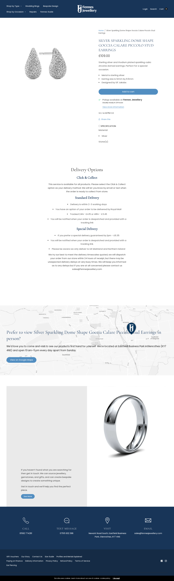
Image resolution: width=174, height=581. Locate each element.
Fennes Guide (46, 11)
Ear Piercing (11, 565)
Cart (161, 9)
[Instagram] (166, 561)
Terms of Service (82, 561)
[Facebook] (161, 561)
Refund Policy (66, 561)
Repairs (33, 11)
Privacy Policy (52, 561)
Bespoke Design (50, 6)
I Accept (116, 578)
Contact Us (37, 556)
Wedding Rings (32, 6)
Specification (108, 126)
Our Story (25, 556)
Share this (105, 119)
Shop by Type (12, 6)
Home (101, 30)
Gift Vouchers (12, 556)
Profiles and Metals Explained (69, 556)
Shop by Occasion (15, 11)
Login (145, 9)
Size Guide (49, 556)
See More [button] (28, 496)
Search (153, 9)
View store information (113, 107)
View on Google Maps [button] (21, 359)
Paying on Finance (14, 561)
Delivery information (34, 561)
